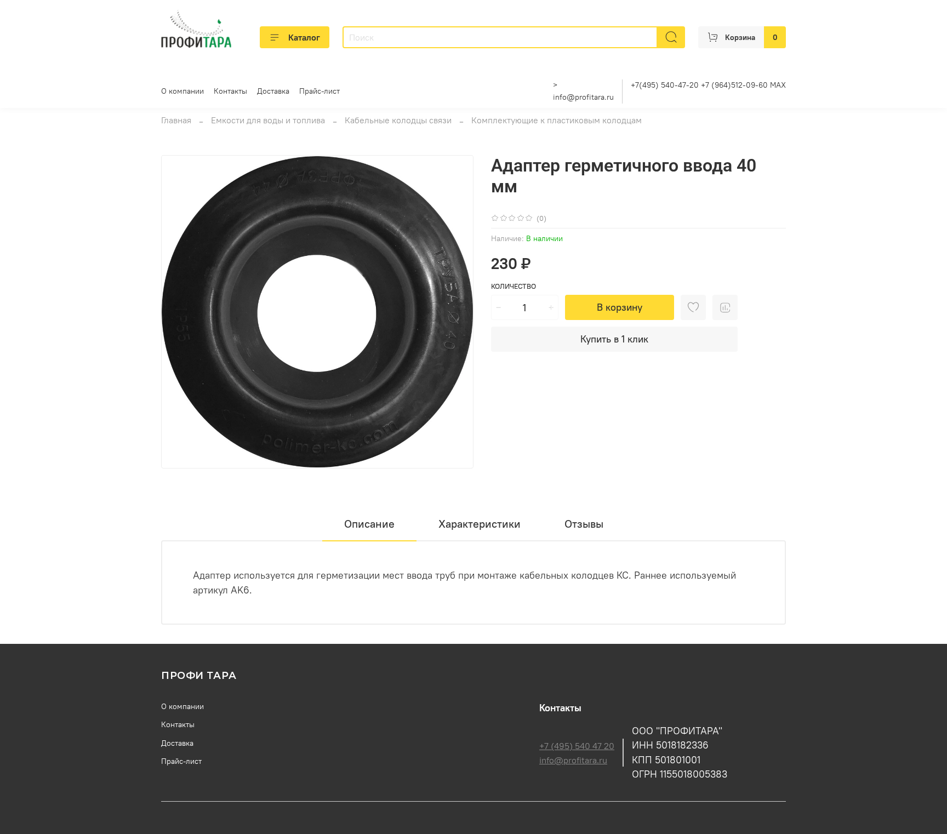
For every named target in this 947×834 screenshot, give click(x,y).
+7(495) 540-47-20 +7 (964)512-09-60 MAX (708, 85)
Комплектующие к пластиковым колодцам (556, 120)
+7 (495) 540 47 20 (576, 745)
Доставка (273, 91)
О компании (182, 91)
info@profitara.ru (583, 97)
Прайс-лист (319, 91)
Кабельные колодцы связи (398, 120)
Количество (513, 286)
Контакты (230, 91)
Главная (176, 120)
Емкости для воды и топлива (268, 120)
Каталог (304, 37)
